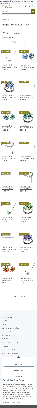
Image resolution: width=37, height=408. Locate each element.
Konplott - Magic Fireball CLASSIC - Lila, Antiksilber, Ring (27, 249)
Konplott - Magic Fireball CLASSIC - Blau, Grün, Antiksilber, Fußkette (27, 96)
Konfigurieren (19, 371)
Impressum (6, 402)
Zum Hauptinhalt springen (9, 1)
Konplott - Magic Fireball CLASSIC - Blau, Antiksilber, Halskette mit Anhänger (9, 66)
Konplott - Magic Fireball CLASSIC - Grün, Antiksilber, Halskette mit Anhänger (7, 218)
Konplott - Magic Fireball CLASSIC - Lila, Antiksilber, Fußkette (9, 249)
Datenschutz (16, 402)
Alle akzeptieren (19, 364)
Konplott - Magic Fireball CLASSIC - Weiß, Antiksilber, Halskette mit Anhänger (26, 279)
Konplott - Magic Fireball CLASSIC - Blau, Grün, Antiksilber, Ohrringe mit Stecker (9, 127)
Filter (6, 33)
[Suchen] (33, 11)
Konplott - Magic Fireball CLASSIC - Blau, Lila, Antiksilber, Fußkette (27, 157)
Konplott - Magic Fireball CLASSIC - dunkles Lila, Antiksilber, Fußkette (8, 188)
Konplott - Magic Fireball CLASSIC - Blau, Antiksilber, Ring (9, 96)
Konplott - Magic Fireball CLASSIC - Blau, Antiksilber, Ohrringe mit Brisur (27, 66)
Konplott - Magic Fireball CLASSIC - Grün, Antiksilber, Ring (27, 218)
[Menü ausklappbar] (3, 5)
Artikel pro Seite (9, 37)
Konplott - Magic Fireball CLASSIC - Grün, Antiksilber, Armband (26, 188)
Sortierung (16, 33)
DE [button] (19, 6)
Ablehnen (19, 376)
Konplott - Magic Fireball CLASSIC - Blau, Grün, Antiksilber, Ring (27, 127)
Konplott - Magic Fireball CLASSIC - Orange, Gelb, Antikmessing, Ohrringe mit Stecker (8, 279)
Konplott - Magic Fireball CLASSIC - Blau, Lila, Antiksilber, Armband (9, 157)
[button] (25, 6)
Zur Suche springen (24, 1)
